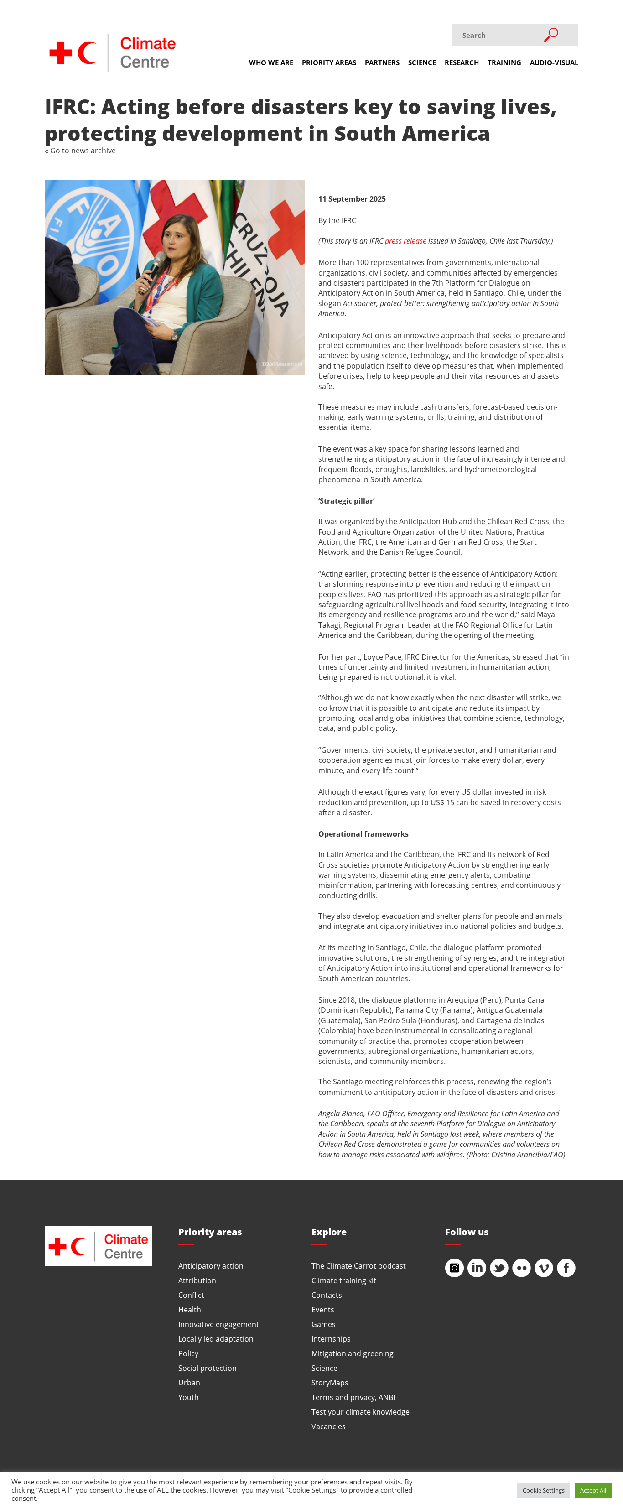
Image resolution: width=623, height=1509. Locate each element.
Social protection (207, 1368)
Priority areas (329, 62)
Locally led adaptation (216, 1338)
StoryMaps (330, 1382)
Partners (382, 62)
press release (405, 240)
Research (462, 62)
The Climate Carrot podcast (359, 1265)
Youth (188, 1397)
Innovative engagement (218, 1324)
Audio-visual (554, 62)
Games (324, 1324)
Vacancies (329, 1426)
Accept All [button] (593, 1490)
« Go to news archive (80, 150)
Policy (188, 1353)
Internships (331, 1338)
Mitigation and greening (353, 1353)
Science (422, 62)
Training (504, 62)
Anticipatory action (211, 1265)
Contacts (327, 1295)
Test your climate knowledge (361, 1411)
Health (189, 1309)
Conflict (191, 1295)
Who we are (271, 62)
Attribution (197, 1280)
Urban (189, 1382)
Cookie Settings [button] (544, 1490)
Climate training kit (344, 1280)
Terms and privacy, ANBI (353, 1397)
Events (323, 1309)
